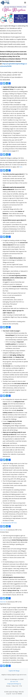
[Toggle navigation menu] (25, 2)
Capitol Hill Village (14, 671)
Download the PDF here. (10, 523)
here (21, 167)
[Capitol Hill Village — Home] (5, 3)
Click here (3, 530)
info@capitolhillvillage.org (14, 684)
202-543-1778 (14, 681)
